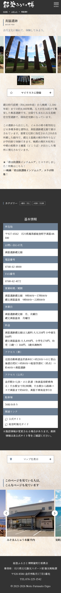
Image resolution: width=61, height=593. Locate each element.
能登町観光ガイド (19, 424)
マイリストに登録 (31, 92)
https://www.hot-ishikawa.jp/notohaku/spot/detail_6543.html (30, 516)
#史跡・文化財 (39, 203)
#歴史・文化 (25, 203)
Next (54, 54)
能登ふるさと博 (18, 4)
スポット (14, 12)
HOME (5, 12)
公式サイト (15, 419)
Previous (7, 54)
